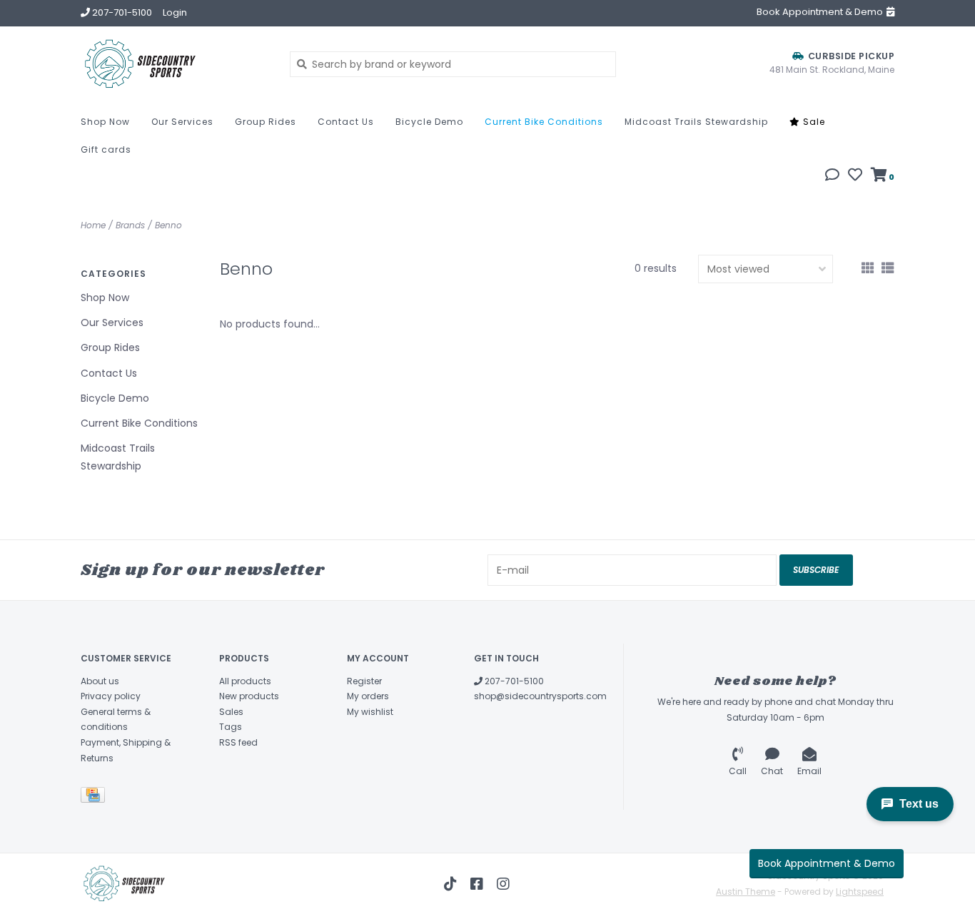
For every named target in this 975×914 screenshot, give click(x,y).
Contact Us (346, 122)
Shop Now (105, 122)
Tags (230, 727)
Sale (812, 122)
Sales (231, 712)
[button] (832, 176)
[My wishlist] (855, 176)
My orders (368, 696)
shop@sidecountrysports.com (540, 696)
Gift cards (106, 149)
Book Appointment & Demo (826, 863)
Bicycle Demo (429, 122)
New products (249, 696)
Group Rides (265, 122)
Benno (168, 225)
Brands (130, 225)
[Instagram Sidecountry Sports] (503, 884)
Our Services (182, 122)
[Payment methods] (95, 798)
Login (175, 12)
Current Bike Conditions (544, 122)
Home (93, 225)
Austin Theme (745, 891)
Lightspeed (860, 891)
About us (100, 681)
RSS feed (238, 742)
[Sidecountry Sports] (174, 64)
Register (364, 681)
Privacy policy (111, 696)
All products (245, 681)
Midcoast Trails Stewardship (696, 122)
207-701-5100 (513, 681)
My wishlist (370, 712)
